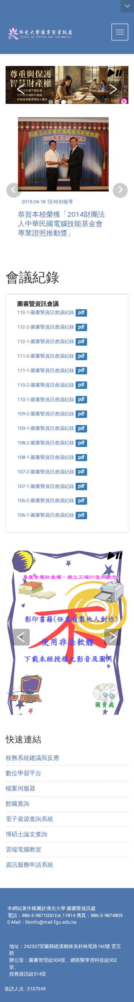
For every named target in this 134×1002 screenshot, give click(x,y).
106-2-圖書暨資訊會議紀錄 (45, 500)
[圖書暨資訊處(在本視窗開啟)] (36, 33)
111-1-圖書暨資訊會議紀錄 (45, 370)
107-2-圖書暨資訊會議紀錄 (45, 472)
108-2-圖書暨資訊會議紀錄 (45, 442)
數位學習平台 (23, 773)
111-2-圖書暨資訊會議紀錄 (45, 356)
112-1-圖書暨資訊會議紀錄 (45, 341)
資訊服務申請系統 (29, 864)
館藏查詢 (17, 803)
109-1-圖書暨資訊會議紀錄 (45, 428)
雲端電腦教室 (23, 849)
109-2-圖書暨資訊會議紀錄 (45, 413)
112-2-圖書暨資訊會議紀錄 (45, 327)
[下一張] (120, 190)
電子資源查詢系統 (29, 818)
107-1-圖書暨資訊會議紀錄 (45, 486)
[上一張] (13, 190)
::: (2, 9)
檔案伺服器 (20, 788)
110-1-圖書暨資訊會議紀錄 (45, 399)
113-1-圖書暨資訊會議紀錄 (45, 312)
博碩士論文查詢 (26, 834)
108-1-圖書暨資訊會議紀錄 (45, 457)
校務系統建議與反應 (32, 757)
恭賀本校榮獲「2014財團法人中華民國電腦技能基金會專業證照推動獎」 (61, 223)
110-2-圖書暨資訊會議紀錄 (45, 385)
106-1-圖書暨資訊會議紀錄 (45, 515)
